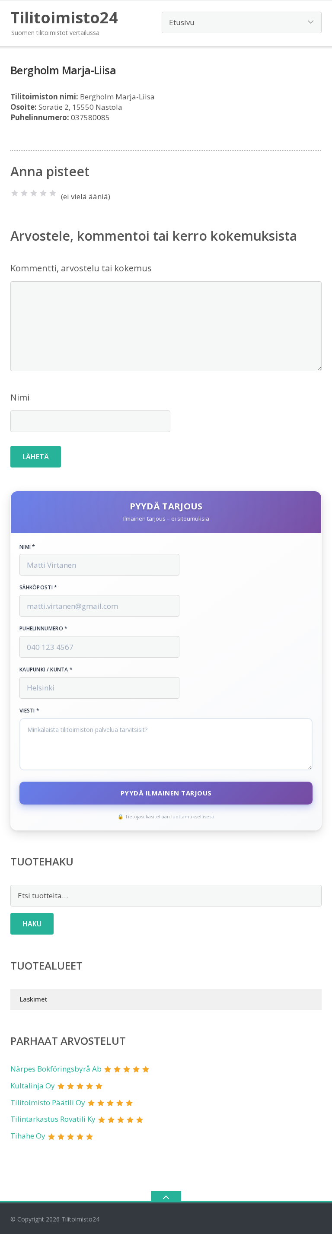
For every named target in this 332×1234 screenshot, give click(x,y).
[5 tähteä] (52, 193)
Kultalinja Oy (32, 1086)
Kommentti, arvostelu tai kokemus (81, 268)
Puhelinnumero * (43, 628)
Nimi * (27, 547)
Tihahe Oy (27, 1136)
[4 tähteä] (43, 193)
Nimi (19, 397)
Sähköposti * (38, 587)
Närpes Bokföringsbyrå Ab (56, 1069)
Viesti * (29, 710)
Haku (32, 924)
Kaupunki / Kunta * (46, 669)
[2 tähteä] (24, 193)
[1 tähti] (14, 193)
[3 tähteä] (33, 193)
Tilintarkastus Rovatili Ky (53, 1119)
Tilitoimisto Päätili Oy (47, 1102)
